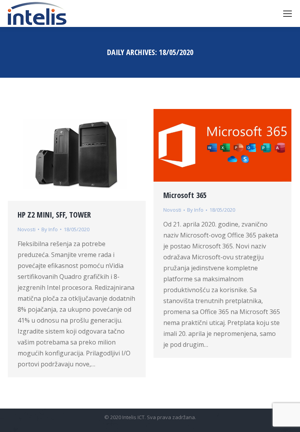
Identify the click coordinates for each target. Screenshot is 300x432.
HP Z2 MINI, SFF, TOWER (54, 214)
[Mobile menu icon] (287, 13)
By (49, 229)
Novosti (27, 229)
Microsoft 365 (185, 195)
